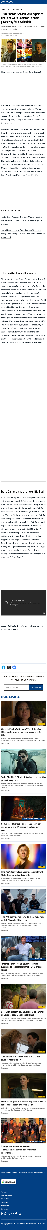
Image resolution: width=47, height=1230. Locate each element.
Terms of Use (5, 1205)
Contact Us (4, 1209)
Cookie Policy (5, 1202)
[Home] (7, 2)
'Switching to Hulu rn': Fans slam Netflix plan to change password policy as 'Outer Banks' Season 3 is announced (23, 233)
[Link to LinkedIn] (20, 1213)
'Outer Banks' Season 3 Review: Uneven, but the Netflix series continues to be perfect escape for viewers (21, 220)
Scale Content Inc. (39, 1172)
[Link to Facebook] (2, 1213)
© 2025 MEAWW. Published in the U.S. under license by (17, 1172)
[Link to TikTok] (16, 1214)
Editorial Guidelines (6, 1195)
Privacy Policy (5, 1199)
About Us (4, 1192)
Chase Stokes (14, 157)
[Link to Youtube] (12, 1213)
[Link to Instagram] (5, 1213)
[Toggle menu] (43, 2)
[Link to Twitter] (9, 1213)
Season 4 (30, 171)
